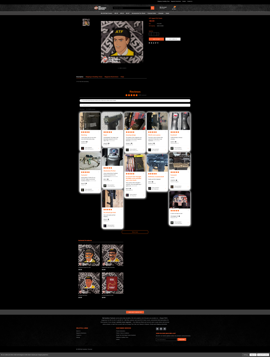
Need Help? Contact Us (135, 312)
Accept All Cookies (263, 355)
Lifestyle (160, 13)
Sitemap (78, 337)
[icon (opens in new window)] (157, 328)
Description (79, 77)
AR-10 (122, 13)
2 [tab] (101, 299)
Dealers (184, 1)
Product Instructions (120, 331)
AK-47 (127, 13)
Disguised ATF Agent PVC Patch (84, 267)
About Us (78, 331)
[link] (89, 255)
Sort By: (179, 109)
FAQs (122, 77)
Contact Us (189, 1)
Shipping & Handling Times (164, 1)
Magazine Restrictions (176, 1)
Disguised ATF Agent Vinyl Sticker (108, 267)
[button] (172, 39)
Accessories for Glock (138, 13)
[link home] (100, 8)
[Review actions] (99, 132)
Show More (112, 140)
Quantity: (151, 31)
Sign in (163, 8)
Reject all (253, 355)
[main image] (122, 42)
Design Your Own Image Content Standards (126, 335)
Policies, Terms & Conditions (122, 333)
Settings (245, 355)
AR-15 (116, 13)
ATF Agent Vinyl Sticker (82, 295)
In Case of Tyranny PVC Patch (107, 295)
